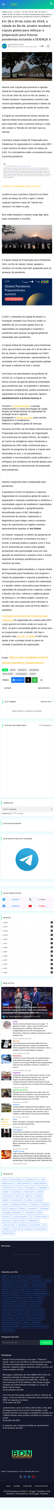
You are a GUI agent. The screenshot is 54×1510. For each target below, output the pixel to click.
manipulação (42, 1188)
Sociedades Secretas (23, 1314)
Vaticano (22, 1208)
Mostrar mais (46, 702)
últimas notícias (41, 1217)
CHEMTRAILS (33, 1221)
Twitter (28, 680)
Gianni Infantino (8, 1331)
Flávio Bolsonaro (9, 1318)
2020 (28, 947)
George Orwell (20, 1306)
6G (45, 1225)
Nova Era (6, 1289)
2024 (28, 931)
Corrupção (34, 1204)
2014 (28, 972)
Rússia (48, 1281)
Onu (14, 1289)
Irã (45, 1289)
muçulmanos (16, 1192)
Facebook (19, 680)
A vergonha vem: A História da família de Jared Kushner (26, 1425)
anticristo (6, 1217)
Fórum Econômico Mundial (12, 1310)
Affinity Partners (8, 1233)
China (43, 1179)
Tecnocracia (29, 1212)
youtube (42, 906)
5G (32, 1217)
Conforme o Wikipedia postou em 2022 (21, 186)
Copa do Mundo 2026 (36, 1318)
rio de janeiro (21, 674)
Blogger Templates (37, 1491)
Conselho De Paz (41, 1326)
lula (18, 1285)
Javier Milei (36, 1322)
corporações (7, 1196)
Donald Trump (8, 1281)
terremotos (7, 1221)
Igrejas (29, 1229)
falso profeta (35, 1225)
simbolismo (7, 1306)
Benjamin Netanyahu (40, 1293)
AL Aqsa (21, 1318)
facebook (15, 906)
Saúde (39, 1212)
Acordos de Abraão (20, 1217)
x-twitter (41, 899)
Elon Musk (29, 1297)
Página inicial (7, 12)
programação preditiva (11, 1326)
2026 (28, 922)
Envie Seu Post (41, 1486)
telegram (15, 899)
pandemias (34, 670)
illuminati (39, 1200)
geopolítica (27, 1326)
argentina (39, 1297)
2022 (28, 939)
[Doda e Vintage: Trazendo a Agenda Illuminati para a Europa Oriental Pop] (6, 1122)
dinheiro (6, 1200)
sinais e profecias (23, 1183)
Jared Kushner (8, 1285)
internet (40, 1192)
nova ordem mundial (32, 1277)
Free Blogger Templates (38, 1494)
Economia (45, 1204)
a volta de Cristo (9, 1225)
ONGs (26, 1322)
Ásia (4, 1208)
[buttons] (20, 1476)
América (19, 1196)
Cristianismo (22, 1225)
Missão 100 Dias (24, 417)
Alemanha (32, 1208)
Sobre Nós (27, 1486)
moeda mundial (35, 1302)
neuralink (6, 1229)
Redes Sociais (8, 1183)
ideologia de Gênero (19, 1204)
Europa (19, 1188)
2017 (28, 960)
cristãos (29, 1200)
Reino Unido (8, 674)
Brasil (13, 670)
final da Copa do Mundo (11, 1322)
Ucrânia (5, 1293)
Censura (38, 1196)
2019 (28, 952)
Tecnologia (43, 1208)
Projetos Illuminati (39, 1183)
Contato (17, 1486)
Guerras (5, 1192)
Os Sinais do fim (31, 1179)
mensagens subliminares (12, 1212)
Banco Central (19, 1221)
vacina (17, 12)
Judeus (5, 1204)
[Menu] (3, 4)
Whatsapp (35, 680)
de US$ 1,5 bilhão (26, 636)
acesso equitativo (21, 406)
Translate (20, 813)
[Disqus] (27, 763)
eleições (12, 1208)
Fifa (26, 1310)
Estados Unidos (16, 1277)
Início (8, 1486)
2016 (28, 964)
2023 (28, 935)
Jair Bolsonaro (37, 1281)
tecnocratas (7, 1314)
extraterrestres (40, 1229)
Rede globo (30, 1188)
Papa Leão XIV (18, 1229)
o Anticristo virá (8, 1188)
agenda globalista (38, 1285)
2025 (28, 927)
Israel (5, 1179)
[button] (51, 3)
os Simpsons (39, 1314)
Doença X (22, 670)
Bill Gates (18, 1297)
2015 (28, 968)
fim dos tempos (16, 1179)
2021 (28, 943)
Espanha (23, 1302)
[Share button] (41, 680)
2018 (28, 956)
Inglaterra (28, 1196)
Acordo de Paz (17, 1200)
